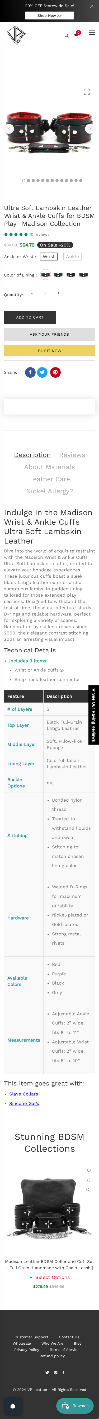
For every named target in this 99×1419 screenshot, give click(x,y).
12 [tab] (76, 180)
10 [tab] (66, 180)
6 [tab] (47, 180)
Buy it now (49, 351)
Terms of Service (64, 1350)
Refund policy (52, 1356)
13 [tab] (80, 180)
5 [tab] (42, 180)
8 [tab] (57, 180)
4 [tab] (38, 180)
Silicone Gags (24, 1103)
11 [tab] (71, 180)
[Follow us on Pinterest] (55, 372)
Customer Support (31, 1337)
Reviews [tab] (72, 455)
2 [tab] (28, 180)
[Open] (13, 1406)
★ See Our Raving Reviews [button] (93, 715)
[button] (16, 234)
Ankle (72, 256)
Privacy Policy (26, 1350)
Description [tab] (32, 455)
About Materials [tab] (49, 467)
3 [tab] (33, 180)
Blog (77, 1343)
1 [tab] (23, 180)
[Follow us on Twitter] (42, 372)
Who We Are (52, 1343)
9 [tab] (61, 180)
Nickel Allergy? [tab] (49, 491)
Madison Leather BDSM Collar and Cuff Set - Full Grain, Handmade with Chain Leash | (49, 1264)
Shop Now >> (49, 15)
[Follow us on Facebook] (30, 372)
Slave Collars (23, 1094)
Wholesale (22, 1343)
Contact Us (69, 1337)
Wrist (49, 256)
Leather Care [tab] (49, 479)
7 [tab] (52, 180)
